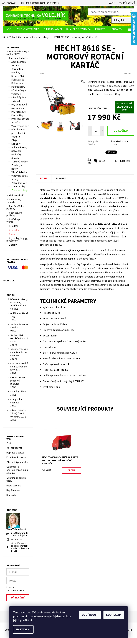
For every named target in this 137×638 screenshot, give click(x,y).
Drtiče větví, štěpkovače (17, 78)
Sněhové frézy (19, 147)
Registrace (11, 587)
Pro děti (100, 29)
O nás (9, 443)
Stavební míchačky (16, 152)
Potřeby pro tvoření (14, 221)
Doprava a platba (15, 453)
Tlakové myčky (19, 162)
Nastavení (23, 629)
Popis (43, 178)
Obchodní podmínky (17, 462)
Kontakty (116, 29)
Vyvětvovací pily (20, 126)
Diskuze (61, 178)
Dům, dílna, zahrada (78, 29)
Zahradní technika (28, 29)
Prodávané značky (16, 457)
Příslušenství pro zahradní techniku (18, 133)
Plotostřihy (17, 115)
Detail (71, 470)
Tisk (90, 163)
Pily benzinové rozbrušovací (19, 106)
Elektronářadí (53, 29)
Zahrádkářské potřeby (15, 207)
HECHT (127, 73)
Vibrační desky (19, 172)
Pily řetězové (18, 112)
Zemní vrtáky (18, 186)
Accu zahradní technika (18, 63)
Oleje (14, 140)
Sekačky (16, 144)
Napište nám (13, 490)
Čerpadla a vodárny (17, 70)
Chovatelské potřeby (14, 214)
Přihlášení (129, 2)
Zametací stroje (119, 141)
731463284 (11, 2)
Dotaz (102, 161)
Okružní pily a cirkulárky (18, 99)
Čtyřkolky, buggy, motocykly (17, 240)
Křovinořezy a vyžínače (18, 92)
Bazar (12, 234)
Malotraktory (18, 87)
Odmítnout (90, 615)
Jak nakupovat (14, 448)
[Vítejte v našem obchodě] (4, 37)
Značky (13, 245)
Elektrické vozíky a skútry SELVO (17, 53)
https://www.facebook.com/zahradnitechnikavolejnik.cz (20, 547)
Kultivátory (17, 83)
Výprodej (14, 230)
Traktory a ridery (16, 167)
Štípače (15, 158)
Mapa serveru (13, 485)
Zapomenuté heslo (15, 590)
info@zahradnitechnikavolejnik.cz (42, 2)
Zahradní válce (19, 183)
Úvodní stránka (8, 29)
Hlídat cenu (125, 161)
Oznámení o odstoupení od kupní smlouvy (17, 470)
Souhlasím (113, 615)
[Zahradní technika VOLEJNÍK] (35, 16)
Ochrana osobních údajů (16, 479)
